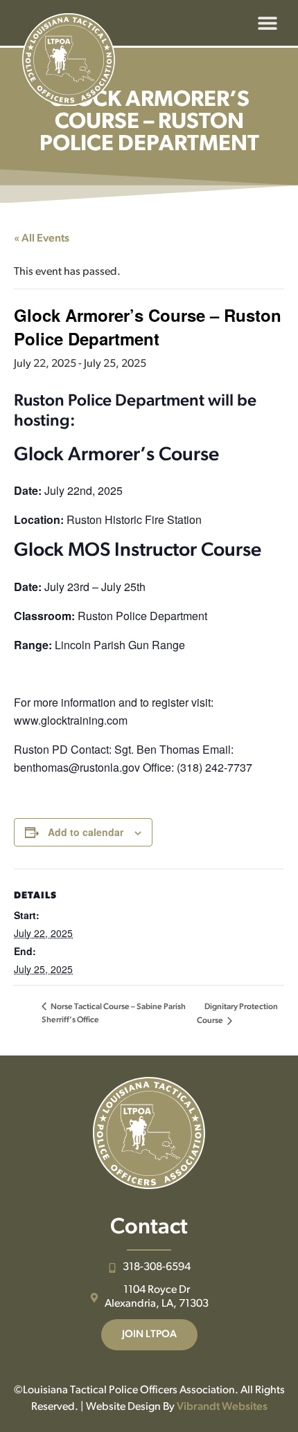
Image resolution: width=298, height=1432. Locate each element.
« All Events (41, 238)
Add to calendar (85, 832)
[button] (267, 23)
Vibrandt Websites (222, 1407)
